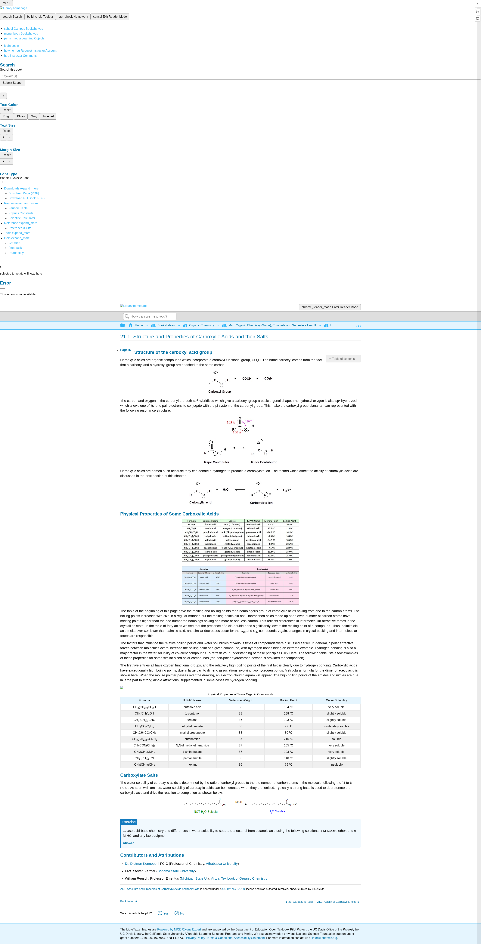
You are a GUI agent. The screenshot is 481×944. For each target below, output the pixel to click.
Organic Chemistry (201, 325)
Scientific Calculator (21, 218)
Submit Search (12, 82)
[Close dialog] (2, 288)
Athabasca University (222, 864)
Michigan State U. (194, 878)
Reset (7, 110)
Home (139, 325)
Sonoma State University (176, 871)
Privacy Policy (195, 937)
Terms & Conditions (219, 937)
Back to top (127, 901)
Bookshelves (166, 325)
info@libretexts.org (324, 937)
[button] (15, 247)
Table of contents (343, 358)
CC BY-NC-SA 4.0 (233, 888)
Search (127, 316)
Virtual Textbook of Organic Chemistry (239, 878)
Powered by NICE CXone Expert (179, 929)
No (182, 913)
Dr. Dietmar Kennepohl (142, 864)
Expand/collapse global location (358, 324)
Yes (166, 913)
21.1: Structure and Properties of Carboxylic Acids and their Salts (160, 888)
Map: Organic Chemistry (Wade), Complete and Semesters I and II (272, 325)
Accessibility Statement (249, 937)
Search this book (11, 69)
